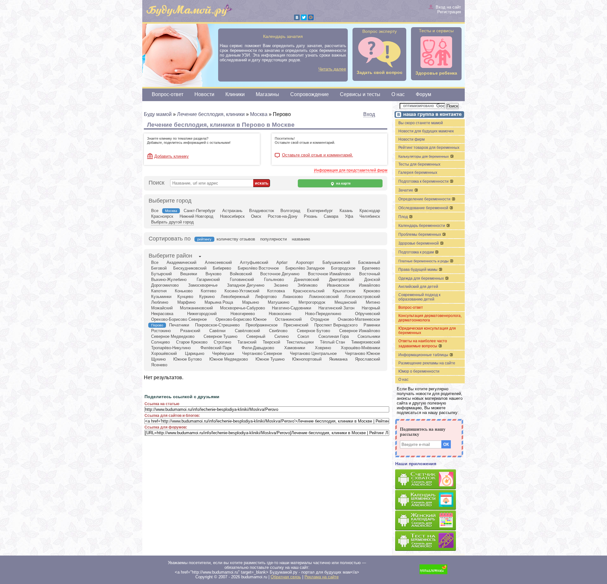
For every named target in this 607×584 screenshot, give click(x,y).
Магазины (267, 94)
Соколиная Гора (333, 336)
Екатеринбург (320, 210)
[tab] (170, 256)
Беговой (159, 268)
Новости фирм (411, 139)
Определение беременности (424, 199)
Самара (331, 216)
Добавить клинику (171, 156)
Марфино (186, 302)
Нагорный (371, 308)
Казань (346, 210)
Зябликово (307, 285)
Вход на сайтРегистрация (448, 9)
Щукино (158, 359)
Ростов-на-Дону (282, 216)
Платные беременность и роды (424, 261)
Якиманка (338, 359)
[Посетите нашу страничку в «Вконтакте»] (428, 115)
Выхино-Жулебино (169, 279)
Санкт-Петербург (200, 210)
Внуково (213, 273)
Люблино (159, 302)
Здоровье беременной (419, 243)
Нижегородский (202, 313)
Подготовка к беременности (424, 181)
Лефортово (266, 296)
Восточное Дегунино (279, 273)
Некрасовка (162, 313)
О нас (398, 94)
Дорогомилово (165, 285)
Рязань (310, 216)
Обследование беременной (423, 208)
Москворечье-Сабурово (242, 308)
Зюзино (281, 285)
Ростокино (161, 330)
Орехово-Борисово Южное (241, 319)
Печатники (179, 325)
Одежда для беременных (421, 278)
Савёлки (217, 330)
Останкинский (288, 319)
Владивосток (261, 210)
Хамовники (294, 347)
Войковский (241, 273)
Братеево (371, 268)
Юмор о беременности (418, 371)
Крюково (372, 291)
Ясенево (159, 364)
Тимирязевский (365, 342)
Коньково (184, 291)
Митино (373, 302)
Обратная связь (286, 577)
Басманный (369, 262)
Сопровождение (309, 94)
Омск (256, 216)
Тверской (271, 342)
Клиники (235, 94)
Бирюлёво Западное (305, 268)
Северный (255, 336)
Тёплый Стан (332, 342)
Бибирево (222, 268)
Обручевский (367, 313)
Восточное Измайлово (329, 273)
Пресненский (296, 325)
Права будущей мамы (418, 269)
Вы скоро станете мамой (420, 123)
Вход (369, 114)
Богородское (343, 268)
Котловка (276, 291)
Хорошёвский (164, 353)
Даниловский (306, 279)
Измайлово (369, 285)
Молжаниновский (196, 308)
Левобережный (235, 296)
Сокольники (369, 336)
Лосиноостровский (362, 296)
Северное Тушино (220, 336)
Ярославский (367, 359)
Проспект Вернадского (336, 325)
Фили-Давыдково (258, 347)
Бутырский (161, 273)
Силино (281, 336)
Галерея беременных (417, 172)
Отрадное (319, 319)
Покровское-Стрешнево (217, 325)
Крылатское (344, 291)
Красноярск (162, 216)
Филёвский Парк (216, 347)
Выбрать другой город (172, 222)
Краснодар (369, 210)
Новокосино (280, 313)
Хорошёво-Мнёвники (360, 347)
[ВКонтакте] (297, 17)
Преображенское (262, 325)
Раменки (372, 325)
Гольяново (274, 279)
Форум (423, 94)
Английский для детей (418, 286)
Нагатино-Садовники (291, 308)
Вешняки (188, 273)
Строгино (222, 342)
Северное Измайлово (359, 330)
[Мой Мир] (311, 17)
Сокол (303, 336)
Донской (372, 279)
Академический (181, 262)
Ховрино (323, 347)
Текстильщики (300, 342)
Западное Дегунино (245, 285)
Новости (204, 94)
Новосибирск (232, 216)
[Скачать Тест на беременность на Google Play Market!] (430, 541)
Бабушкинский (336, 262)
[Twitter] (304, 17)
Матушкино (278, 302)
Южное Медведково (228, 359)
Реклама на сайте (321, 577)
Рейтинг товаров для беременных (428, 147)
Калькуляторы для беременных (424, 156)
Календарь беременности (422, 225)
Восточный (369, 273)
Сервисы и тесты (360, 94)
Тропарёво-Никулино (171, 347)
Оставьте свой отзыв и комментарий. (317, 155)
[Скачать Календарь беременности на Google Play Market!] (430, 500)
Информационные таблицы (423, 355)
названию (301, 239)
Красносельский (308, 291)
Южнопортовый (307, 359)
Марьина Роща (219, 302)
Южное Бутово (187, 359)
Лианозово (293, 296)
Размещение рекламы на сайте (426, 363)
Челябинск (369, 216)
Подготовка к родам (416, 252)
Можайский (162, 308)
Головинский (242, 279)
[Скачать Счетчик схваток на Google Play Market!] (430, 479)
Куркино (207, 296)
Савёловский (247, 330)
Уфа (349, 216)
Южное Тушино (270, 359)
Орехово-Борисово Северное (179, 319)
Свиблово (278, 330)
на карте (343, 183)
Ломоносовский (324, 296)
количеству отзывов (236, 239)
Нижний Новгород (196, 216)
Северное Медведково (172, 336)
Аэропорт (305, 262)
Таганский (246, 342)
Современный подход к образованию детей (419, 297)
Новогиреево (242, 313)
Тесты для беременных (419, 164)
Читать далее (332, 68)
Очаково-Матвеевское (359, 319)
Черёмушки (223, 353)
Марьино (250, 302)
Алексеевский (218, 262)
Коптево (208, 291)
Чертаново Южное (362, 353)
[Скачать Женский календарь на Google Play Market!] (430, 520)
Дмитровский (341, 279)
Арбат (282, 262)
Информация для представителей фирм (350, 170)
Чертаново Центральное (313, 353)
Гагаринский (208, 279)
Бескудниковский (189, 268)
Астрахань (232, 210)
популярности (273, 239)
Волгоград (290, 210)
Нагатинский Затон (336, 308)
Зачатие (406, 190)
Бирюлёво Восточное (258, 268)
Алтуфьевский (254, 262)
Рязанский (190, 330)
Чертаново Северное (262, 353)
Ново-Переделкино (323, 313)
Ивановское (338, 285)
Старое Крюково (191, 342)
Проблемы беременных (420, 234)
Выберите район (170, 255)
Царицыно (194, 353)
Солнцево (160, 342)
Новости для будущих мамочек (426, 131)
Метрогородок (311, 302)
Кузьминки (161, 296)
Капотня (159, 291)
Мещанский (345, 302)
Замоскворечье (203, 285)
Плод (403, 217)
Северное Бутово (313, 330)
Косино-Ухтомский (241, 291)
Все (154, 210)
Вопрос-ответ (167, 94)
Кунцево (185, 296)
